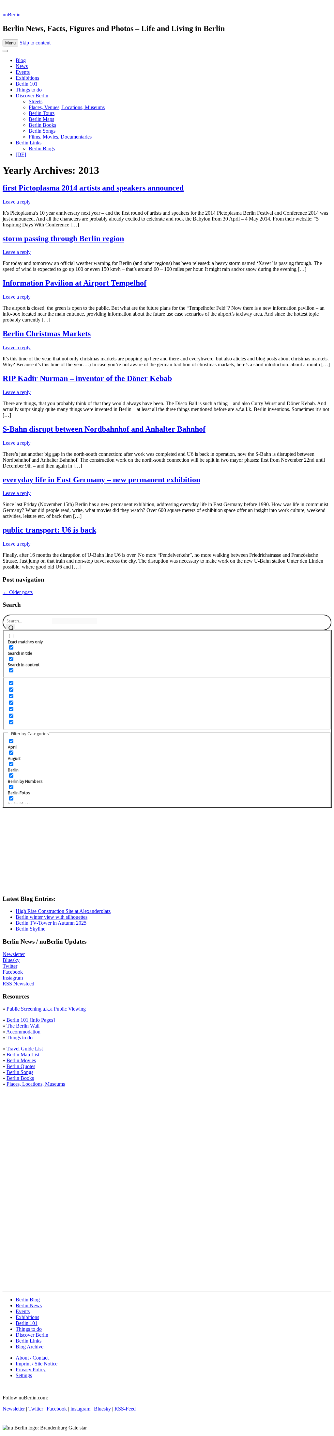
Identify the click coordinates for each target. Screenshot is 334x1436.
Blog (21, 60)
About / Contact (32, 1358)
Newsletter (14, 954)
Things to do (29, 89)
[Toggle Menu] (5, 51)
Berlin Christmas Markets (47, 333)
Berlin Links (28, 142)
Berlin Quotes (21, 1066)
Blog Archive (29, 1346)
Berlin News (29, 1305)
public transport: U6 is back (49, 530)
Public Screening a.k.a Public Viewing (46, 1009)
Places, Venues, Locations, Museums (67, 107)
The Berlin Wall (23, 1026)
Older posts (18, 592)
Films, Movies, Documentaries (60, 137)
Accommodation (23, 1031)
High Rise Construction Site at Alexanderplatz (63, 911)
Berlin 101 (27, 84)
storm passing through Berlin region (63, 238)
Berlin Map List (23, 1054)
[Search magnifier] (10, 628)
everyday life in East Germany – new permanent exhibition (101, 479)
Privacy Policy (31, 1369)
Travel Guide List (25, 1048)
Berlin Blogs (42, 148)
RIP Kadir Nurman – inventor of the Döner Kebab (87, 378)
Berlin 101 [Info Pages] (31, 1020)
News (22, 66)
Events (23, 72)
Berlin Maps (41, 119)
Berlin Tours (41, 113)
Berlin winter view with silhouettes (51, 917)
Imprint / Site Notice (36, 1363)
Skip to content (35, 42)
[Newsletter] (6, 8)
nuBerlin (12, 14)
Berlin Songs (42, 131)
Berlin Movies (21, 1060)
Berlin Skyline (30, 929)
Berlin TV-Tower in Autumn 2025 (51, 923)
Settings (24, 1375)
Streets (35, 101)
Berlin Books (42, 125)
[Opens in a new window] (16, 8)
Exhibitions (27, 78)
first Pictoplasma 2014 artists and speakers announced (93, 188)
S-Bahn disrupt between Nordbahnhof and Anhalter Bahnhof (104, 429)
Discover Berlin (32, 95)
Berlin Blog (28, 1299)
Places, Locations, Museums (36, 1084)
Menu (10, 43)
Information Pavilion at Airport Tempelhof (74, 283)
